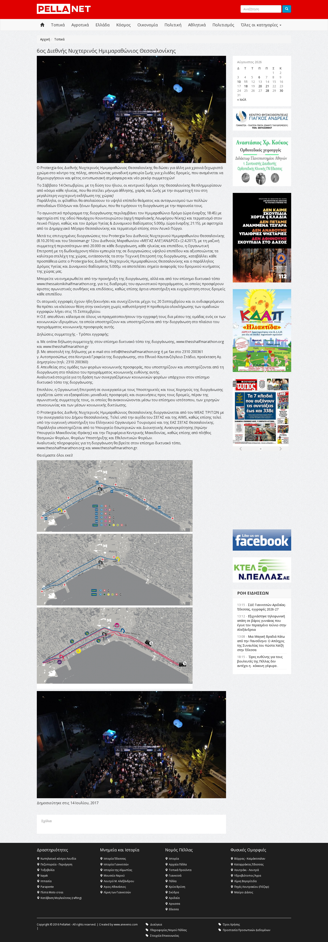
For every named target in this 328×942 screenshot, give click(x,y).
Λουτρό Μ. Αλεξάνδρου (119, 881)
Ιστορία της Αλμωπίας (118, 870)
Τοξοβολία (47, 870)
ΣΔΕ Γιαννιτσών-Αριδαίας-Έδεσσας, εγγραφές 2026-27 (261, 607)
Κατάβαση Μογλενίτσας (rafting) (61, 898)
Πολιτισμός (223, 24)
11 (246, 81)
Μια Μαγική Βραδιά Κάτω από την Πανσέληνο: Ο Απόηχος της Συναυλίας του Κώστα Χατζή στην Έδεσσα (261, 643)
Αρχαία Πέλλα (178, 864)
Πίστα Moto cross (52, 892)
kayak (44, 875)
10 (239, 81)
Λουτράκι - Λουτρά (246, 870)
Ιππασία (46, 881)
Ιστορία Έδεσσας (115, 859)
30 (281, 90)
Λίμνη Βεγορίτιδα (245, 881)
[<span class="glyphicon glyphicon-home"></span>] (42, 25)
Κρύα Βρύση (177, 887)
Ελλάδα (102, 24)
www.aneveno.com (126, 924)
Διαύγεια (156, 924)
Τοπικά (58, 24)
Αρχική (45, 39)
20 (260, 86)
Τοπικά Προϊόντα (180, 870)
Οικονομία (147, 24)
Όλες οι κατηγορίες (260, 24)
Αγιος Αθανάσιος (115, 887)
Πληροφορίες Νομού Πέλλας (168, 930)
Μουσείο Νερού (114, 875)
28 (267, 90)
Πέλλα (172, 881)
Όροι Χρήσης (231, 924)
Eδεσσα (174, 909)
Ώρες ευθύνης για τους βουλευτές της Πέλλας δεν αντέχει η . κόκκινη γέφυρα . (259, 661)
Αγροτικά (80, 24)
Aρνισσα (174, 904)
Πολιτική (172, 24)
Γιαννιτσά (175, 875)
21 (267, 86)
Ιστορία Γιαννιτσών (116, 864)
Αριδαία (174, 898)
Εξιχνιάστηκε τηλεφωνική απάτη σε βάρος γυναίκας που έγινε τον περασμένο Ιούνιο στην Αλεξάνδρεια (261, 623)
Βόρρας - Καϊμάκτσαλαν (249, 859)
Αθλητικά (197, 24)
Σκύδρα (174, 892)
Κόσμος (123, 24)
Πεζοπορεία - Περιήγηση (56, 864)
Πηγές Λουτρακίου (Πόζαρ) (251, 887)
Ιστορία (174, 859)
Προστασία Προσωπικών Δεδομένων (246, 930)
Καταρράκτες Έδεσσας (249, 864)
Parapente (47, 887)
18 (246, 86)
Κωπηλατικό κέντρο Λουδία (58, 859)
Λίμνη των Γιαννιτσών (117, 892)
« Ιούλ (241, 99)
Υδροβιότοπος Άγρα (247, 875)
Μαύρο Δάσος (243, 892)
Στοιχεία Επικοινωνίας (164, 936)
